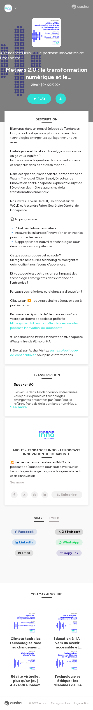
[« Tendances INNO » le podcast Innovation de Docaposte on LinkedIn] (44, 494)
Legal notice (81, 703)
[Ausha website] (80, 7)
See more (18, 407)
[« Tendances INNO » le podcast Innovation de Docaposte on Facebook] (14, 494)
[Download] (61, 98)
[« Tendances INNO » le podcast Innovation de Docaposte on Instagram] (34, 494)
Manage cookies (60, 703)
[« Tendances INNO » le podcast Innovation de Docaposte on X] (24, 494)
